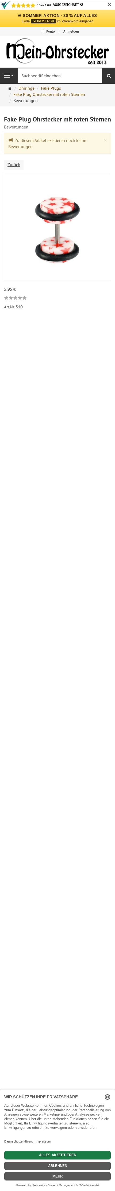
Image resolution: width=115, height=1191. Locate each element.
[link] (15, 298)
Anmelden (71, 31)
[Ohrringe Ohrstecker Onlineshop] (57, 52)
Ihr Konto (48, 31)
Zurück (13, 164)
